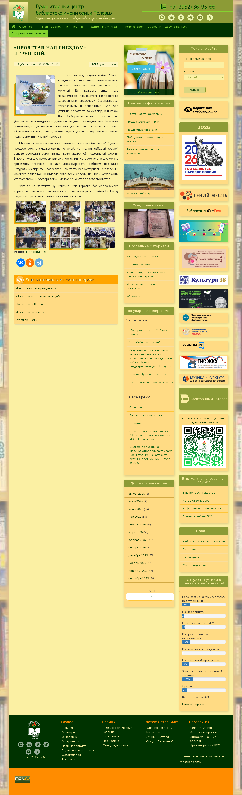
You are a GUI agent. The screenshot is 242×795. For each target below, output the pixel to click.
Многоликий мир (139, 193)
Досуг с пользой (175, 27)
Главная (13, 26)
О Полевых (69, 736)
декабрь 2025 (138, 555)
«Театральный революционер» (151, 382)
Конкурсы (153, 732)
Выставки (154, 26)
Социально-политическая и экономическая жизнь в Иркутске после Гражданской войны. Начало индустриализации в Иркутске (151, 358)
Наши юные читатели (142, 129)
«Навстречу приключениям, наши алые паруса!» (146, 274)
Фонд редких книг (195, 565)
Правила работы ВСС (197, 516)
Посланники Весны (29, 304)
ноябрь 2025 (137, 563)
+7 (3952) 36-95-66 (192, 7)
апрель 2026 (137, 524)
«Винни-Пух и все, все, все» (148, 374)
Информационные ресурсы (202, 508)
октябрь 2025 (137, 570)
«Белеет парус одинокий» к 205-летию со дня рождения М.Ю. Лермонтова (149, 435)
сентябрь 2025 (138, 578)
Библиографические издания (203, 541)
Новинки (78, 26)
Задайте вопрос (201, 727)
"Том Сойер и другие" (144, 342)
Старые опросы (193, 704)
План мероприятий (54, 26)
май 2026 (134, 516)
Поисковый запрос (197, 58)
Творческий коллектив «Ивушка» (143, 151)
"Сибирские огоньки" (161, 727)
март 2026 (135, 532)
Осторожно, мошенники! (28, 33)
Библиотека (203, 210)
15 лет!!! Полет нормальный (145, 114)
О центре (25, 27)
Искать (194, 89)
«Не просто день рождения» (36, 288)
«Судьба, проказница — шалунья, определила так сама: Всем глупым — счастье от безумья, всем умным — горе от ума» (151, 454)
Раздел (189, 71)
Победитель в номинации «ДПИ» (145, 139)
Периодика (190, 557)
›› (151, 596)
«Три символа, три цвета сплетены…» (144, 286)
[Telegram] (39, 262)
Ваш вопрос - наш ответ (146, 415)
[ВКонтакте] (20, 262)
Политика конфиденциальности (201, 756)
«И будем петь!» (138, 296)
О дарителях (71, 741)
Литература (190, 549)
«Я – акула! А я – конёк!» (143, 256)
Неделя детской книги (143, 121)
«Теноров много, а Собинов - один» (149, 332)
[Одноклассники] (30, 262)
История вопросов (196, 500)
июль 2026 (135, 501)
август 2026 (136, 493)
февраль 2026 (138, 540)
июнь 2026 (135, 509)
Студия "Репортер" (159, 741)
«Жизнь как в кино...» (30, 312)
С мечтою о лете (149, 92)
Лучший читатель (158, 736)
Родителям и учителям (104, 26)
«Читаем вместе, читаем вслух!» (38, 296)
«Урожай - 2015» (27, 319)
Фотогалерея (133, 26)
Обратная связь (189, 761)
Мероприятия (36, 251)
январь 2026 (137, 547)
